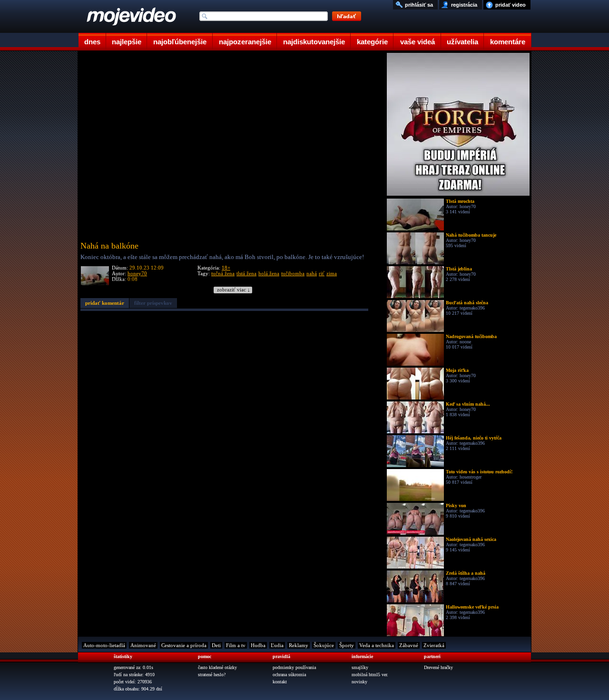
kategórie (372, 42)
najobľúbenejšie (179, 42)
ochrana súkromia (289, 674)
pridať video (510, 5)
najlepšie (126, 42)
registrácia (464, 5)
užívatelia (462, 42)
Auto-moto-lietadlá (104, 645)
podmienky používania (294, 667)
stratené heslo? (212, 674)
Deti (216, 645)
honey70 (137, 273)
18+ (226, 267)
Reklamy (298, 645)
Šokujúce (324, 645)
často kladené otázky (217, 667)
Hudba (258, 645)
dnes (92, 42)
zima (331, 273)
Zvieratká (433, 645)
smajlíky (360, 667)
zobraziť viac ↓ (233, 289)
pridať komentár (104, 303)
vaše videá (417, 42)
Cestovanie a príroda (183, 645)
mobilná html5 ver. (370, 674)
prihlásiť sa (419, 5)
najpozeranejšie (245, 42)
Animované (143, 645)
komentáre (507, 42)
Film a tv (236, 645)
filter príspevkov (153, 303)
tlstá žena (246, 273)
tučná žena (223, 273)
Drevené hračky (438, 667)
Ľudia (277, 645)
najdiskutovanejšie (314, 42)
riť (321, 273)
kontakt (280, 681)
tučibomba (292, 273)
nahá (311, 273)
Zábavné (408, 645)
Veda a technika (376, 645)
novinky (359, 681)
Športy (346, 645)
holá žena (268, 273)
